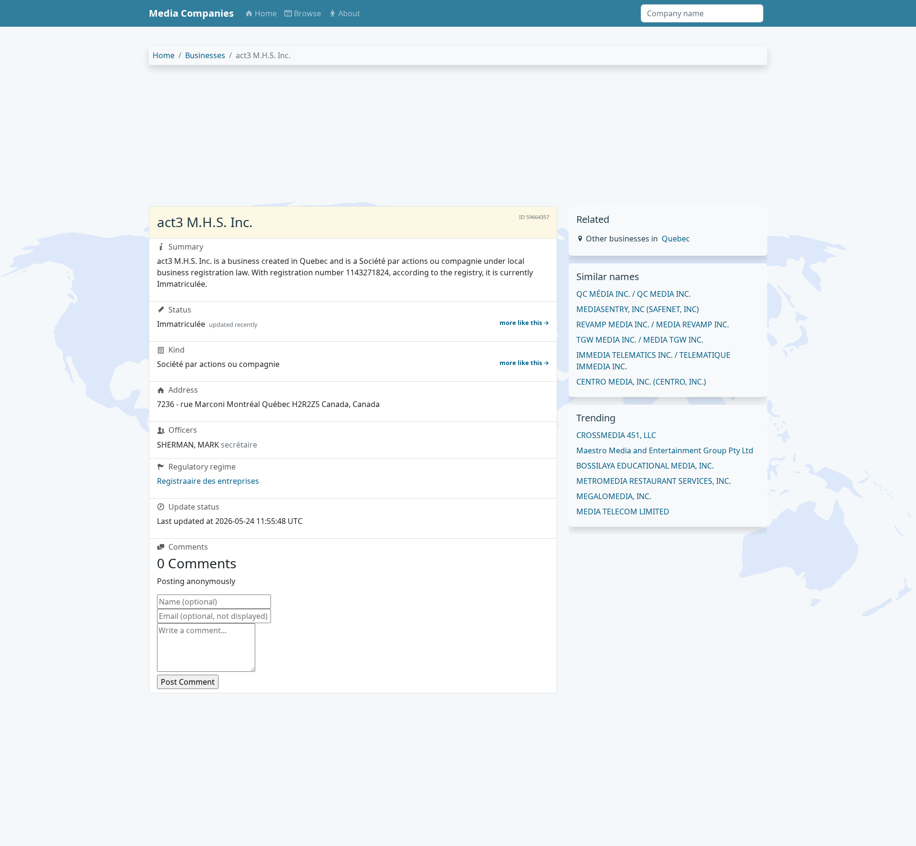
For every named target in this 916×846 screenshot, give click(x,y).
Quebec (676, 238)
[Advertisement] (435, 139)
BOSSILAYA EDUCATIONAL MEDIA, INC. (645, 465)
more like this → (524, 322)
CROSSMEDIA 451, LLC (616, 435)
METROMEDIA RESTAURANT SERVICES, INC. (653, 481)
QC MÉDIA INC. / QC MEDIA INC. (633, 294)
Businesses (205, 55)
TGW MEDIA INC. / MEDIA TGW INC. (639, 339)
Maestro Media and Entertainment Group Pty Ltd (664, 450)
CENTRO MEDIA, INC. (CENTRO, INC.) (641, 381)
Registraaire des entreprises (208, 481)
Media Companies (191, 13)
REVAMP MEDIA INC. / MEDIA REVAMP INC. (652, 324)
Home (164, 55)
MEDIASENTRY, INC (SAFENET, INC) (637, 309)
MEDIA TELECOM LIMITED (622, 511)
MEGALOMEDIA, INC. (613, 496)
